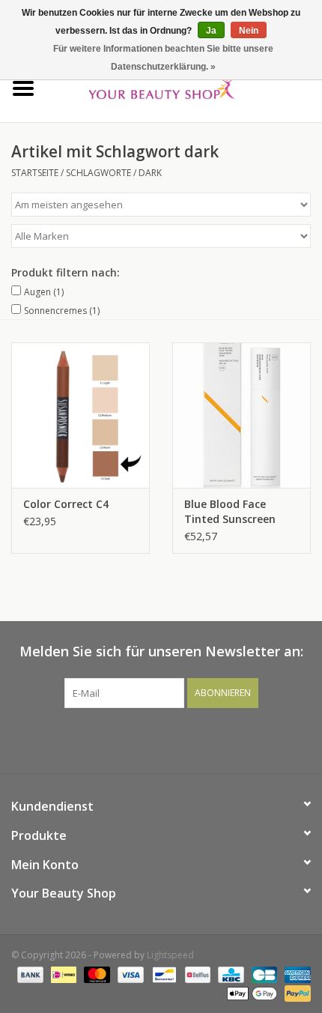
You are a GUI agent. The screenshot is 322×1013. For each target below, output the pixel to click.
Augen (44, 291)
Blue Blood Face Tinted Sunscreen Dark (230, 512)
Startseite (34, 172)
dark (150, 172)
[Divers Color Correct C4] (80, 415)
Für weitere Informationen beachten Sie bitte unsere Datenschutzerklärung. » (163, 57)
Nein (248, 30)
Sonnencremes (62, 310)
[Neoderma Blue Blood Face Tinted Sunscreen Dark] (241, 415)
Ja (211, 30)
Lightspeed (170, 955)
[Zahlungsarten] (29, 973)
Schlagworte (98, 172)
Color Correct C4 (66, 504)
